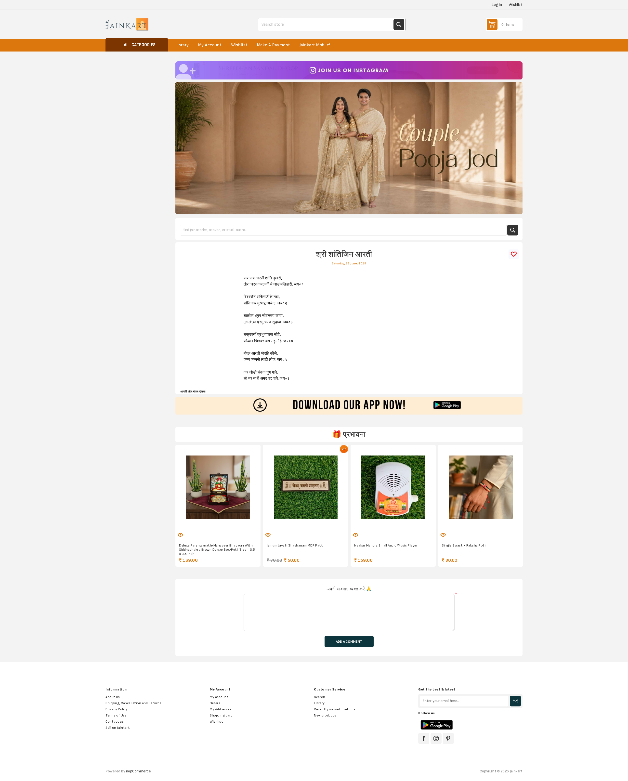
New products (325, 715)
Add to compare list (213, 532)
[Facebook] (423, 738)
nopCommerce (138, 771)
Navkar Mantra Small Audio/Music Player (386, 545)
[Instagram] (436, 738)
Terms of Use (116, 715)
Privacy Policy (116, 709)
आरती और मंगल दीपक (192, 391)
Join (515, 701)
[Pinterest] (448, 738)
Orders (215, 703)
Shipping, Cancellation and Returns (133, 703)
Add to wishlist (203, 532)
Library (319, 703)
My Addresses (220, 709)
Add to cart (233, 532)
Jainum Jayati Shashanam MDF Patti (295, 545)
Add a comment (349, 641)
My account (219, 697)
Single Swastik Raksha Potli (464, 545)
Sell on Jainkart (117, 728)
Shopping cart (221, 715)
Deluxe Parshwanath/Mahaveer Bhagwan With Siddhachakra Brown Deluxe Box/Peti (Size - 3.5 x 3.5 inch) (217, 549)
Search (398, 24)
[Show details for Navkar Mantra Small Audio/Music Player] (393, 487)
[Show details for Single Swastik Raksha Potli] (480, 487)
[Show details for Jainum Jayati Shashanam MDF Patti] (305, 487)
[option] (349, 70)
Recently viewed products (334, 709)
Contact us (114, 721)
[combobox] (326, 24)
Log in (497, 4)
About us (112, 697)
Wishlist (216, 721)
